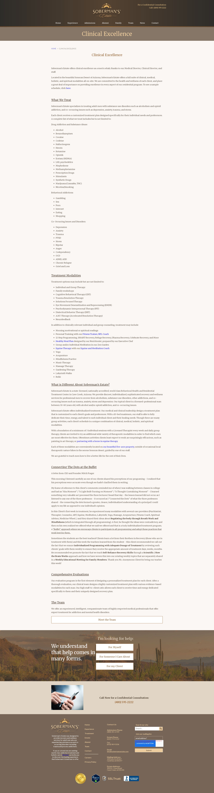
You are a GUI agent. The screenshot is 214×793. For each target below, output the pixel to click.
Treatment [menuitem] (89, 733)
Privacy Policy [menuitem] (90, 762)
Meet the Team (107, 619)
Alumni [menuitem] (105, 23)
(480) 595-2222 (124, 702)
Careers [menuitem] (88, 757)
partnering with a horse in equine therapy (97, 441)
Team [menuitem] (130, 23)
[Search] (161, 729)
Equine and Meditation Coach (95, 348)
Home (53, 49)
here (68, 88)
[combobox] (149, 729)
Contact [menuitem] (155, 23)
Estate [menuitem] (87, 738)
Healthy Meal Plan (64, 341)
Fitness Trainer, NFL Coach (96, 334)
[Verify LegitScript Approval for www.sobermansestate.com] (96, 782)
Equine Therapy (63, 348)
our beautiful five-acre (114, 447)
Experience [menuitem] (73, 23)
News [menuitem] (142, 23)
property (130, 447)
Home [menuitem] (58, 23)
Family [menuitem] (118, 23)
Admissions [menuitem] (89, 23)
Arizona (66, 755)
